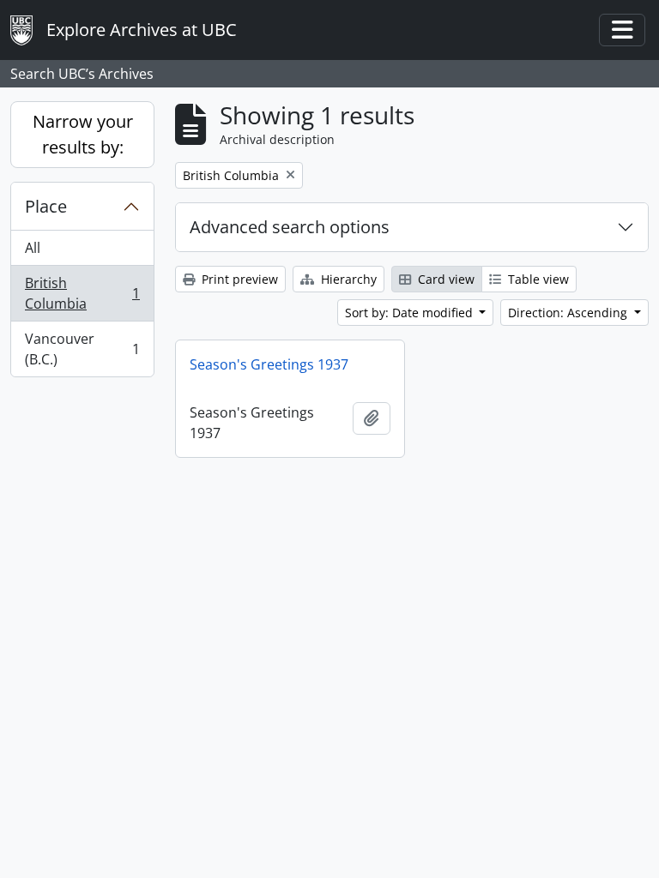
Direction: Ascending (569, 312)
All (32, 247)
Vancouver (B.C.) (82, 349)
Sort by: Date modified (410, 312)
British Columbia (82, 293)
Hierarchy (347, 279)
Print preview (238, 279)
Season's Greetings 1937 (269, 364)
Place (46, 206)
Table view (537, 279)
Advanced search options (290, 226)
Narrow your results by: (83, 134)
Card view (444, 279)
